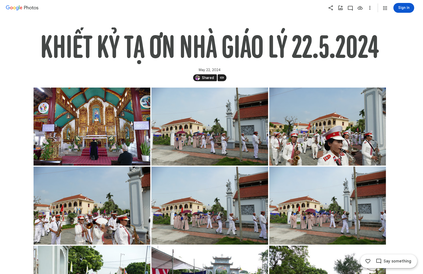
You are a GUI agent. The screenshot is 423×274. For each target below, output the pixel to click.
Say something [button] (397, 261)
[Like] (368, 261)
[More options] (370, 8)
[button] (385, 8)
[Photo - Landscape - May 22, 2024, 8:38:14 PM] (92, 127)
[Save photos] (360, 8)
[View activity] (350, 8)
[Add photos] (340, 8)
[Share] (331, 8)
